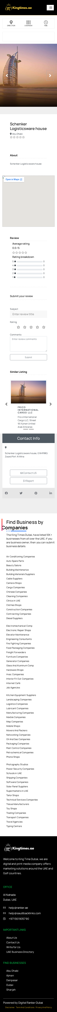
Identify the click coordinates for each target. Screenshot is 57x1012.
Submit (28, 357)
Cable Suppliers (14, 578)
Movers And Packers (16, 730)
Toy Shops (11, 808)
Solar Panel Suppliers (17, 786)
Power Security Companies (20, 768)
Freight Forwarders (16, 652)
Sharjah (11, 989)
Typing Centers (14, 826)
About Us (11, 937)
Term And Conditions (25, 1007)
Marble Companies (15, 717)
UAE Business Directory (20, 952)
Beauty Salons (13, 565)
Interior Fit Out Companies (19, 678)
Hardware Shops (14, 669)
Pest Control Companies (18, 747)
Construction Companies (19, 609)
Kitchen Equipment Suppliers (21, 695)
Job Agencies (13, 687)
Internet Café (13, 683)
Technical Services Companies (22, 799)
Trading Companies (16, 812)
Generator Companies (17, 661)
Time (46, 25)
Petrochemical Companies (19, 752)
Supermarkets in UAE (17, 790)
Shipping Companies (16, 777)
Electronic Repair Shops (18, 630)
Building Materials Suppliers (20, 574)
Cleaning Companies (17, 596)
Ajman (10, 975)
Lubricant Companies (17, 708)
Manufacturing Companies (20, 712)
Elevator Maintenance (17, 634)
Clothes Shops (13, 604)
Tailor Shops (12, 795)
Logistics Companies (17, 703)
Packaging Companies (17, 743)
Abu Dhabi (12, 970)
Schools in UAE (14, 773)
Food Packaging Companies (20, 647)
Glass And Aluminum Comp (20, 665)
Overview (28, 25)
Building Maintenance (17, 569)
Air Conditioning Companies (20, 556)
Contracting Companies (18, 613)
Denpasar (12, 980)
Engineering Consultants (19, 639)
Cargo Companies (15, 587)
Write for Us (13, 947)
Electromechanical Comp (19, 625)
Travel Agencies (14, 821)
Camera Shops (14, 582)
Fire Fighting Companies (18, 643)
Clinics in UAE (13, 600)
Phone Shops (13, 756)
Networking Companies (18, 734)
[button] (6, 404)
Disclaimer (10, 1007)
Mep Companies (14, 721)
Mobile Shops (13, 725)
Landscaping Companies (19, 699)
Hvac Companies (15, 674)
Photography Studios (17, 764)
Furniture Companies (17, 656)
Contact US (30, 473)
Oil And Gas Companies (18, 739)
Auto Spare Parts (15, 560)
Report (29, 481)
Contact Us (13, 942)
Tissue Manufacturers (17, 804)
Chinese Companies (16, 591)
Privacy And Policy (44, 1007)
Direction (11, 25)
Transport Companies (17, 817)
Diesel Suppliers (14, 618)
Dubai (9, 985)
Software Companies (17, 781)
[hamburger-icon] (50, 7)
